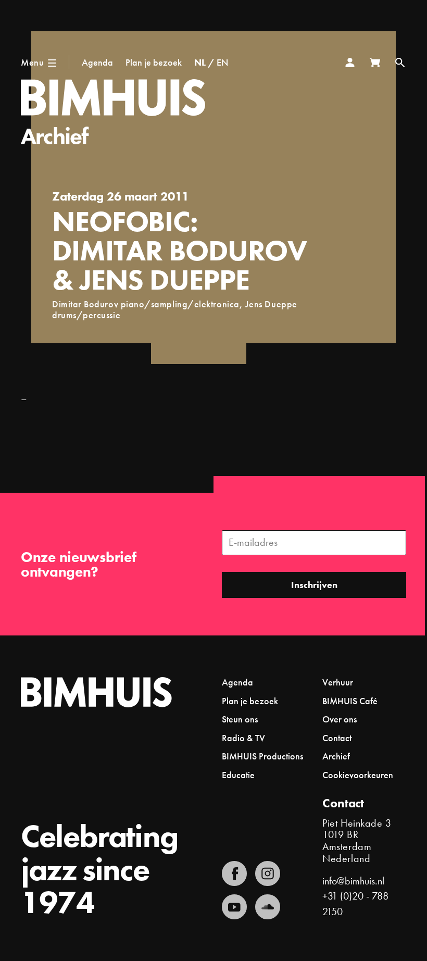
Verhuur (337, 682)
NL (200, 62)
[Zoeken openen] (400, 62)
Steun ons (240, 719)
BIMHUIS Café (350, 701)
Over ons (339, 719)
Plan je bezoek (153, 62)
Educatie (238, 775)
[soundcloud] (267, 906)
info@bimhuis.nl (353, 881)
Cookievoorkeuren (357, 775)
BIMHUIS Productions (262, 756)
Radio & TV (243, 738)
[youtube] (234, 906)
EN (222, 62)
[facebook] (234, 873)
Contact (336, 738)
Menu (32, 62)
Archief (54, 136)
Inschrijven (314, 585)
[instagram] (267, 873)
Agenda (97, 62)
